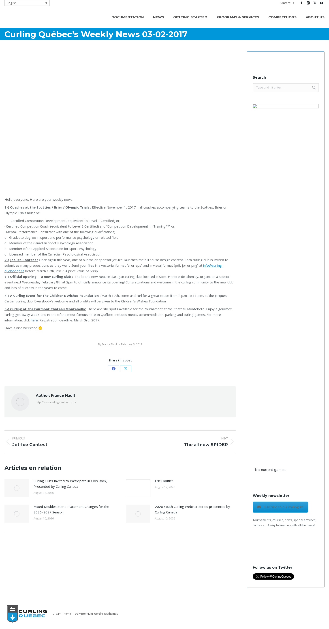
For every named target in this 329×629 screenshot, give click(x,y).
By (108, 344)
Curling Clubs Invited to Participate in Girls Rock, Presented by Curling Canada (70, 484)
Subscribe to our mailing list (283, 507)
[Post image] (16, 488)
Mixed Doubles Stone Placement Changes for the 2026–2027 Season (71, 509)
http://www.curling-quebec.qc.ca (56, 402)
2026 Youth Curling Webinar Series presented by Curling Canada (192, 509)
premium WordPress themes (99, 614)
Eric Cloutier (164, 481)
